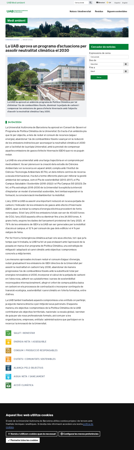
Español (117, 3)
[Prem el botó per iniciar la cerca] (90, 2)
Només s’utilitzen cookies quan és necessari (33, 433)
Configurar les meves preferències (81, 433)
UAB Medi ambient (16, 2)
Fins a (92, 67)
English (125, 3)
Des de (92, 60)
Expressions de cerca (100, 53)
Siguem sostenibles (117, 11)
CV (109, 3)
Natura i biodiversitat (80, 11)
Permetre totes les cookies (24, 440)
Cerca (99, 77)
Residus (99, 11)
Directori (101, 3)
